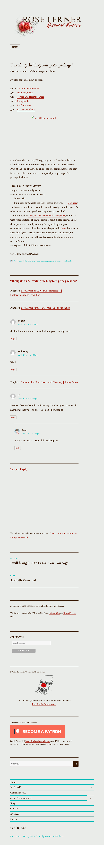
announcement (42, 261)
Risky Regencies (25, 92)
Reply (13, 338)
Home (13, 782)
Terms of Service (69, 613)
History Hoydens (26, 109)
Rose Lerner (18, 261)
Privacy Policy (54, 613)
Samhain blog (24, 105)
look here (72, 203)
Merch (13, 819)
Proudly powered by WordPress (50, 836)
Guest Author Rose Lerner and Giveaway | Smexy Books (49, 382)
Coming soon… (18, 792)
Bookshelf (15, 787)
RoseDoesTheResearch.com (44, 704)
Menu (15, 47)
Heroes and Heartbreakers (30, 96)
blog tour (51, 261)
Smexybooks (23, 101)
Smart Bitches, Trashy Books (37, 741)
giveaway (58, 261)
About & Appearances (21, 798)
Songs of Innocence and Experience (46, 215)
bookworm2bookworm (28, 88)
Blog (12, 803)
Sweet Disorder (67, 261)
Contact (14, 808)
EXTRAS (14, 814)
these (63, 228)
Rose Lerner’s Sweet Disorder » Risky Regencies (45, 307)
